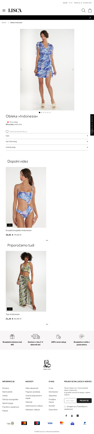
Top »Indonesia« (13, 314)
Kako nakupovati (32, 388)
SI (69, 3)
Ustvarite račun (87, 3)
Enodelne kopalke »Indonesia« (19, 230)
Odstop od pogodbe (10, 399)
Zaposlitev (53, 396)
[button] (21, 69)
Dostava (5, 388)
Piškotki (5, 411)
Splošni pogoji (7, 403)
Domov (4, 22)
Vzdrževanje (11, 147)
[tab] (47, 135)
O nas (51, 388)
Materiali (29, 402)
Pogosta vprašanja (33, 392)
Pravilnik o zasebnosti (10, 407)
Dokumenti (53, 410)
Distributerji (53, 392)
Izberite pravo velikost (34, 406)
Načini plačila (7, 392)
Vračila (4, 396)
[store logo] (15, 10)
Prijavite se (77, 3)
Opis (7, 136)
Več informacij (11, 141)
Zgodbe (65, 3)
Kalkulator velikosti (33, 410)
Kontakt (52, 406)
